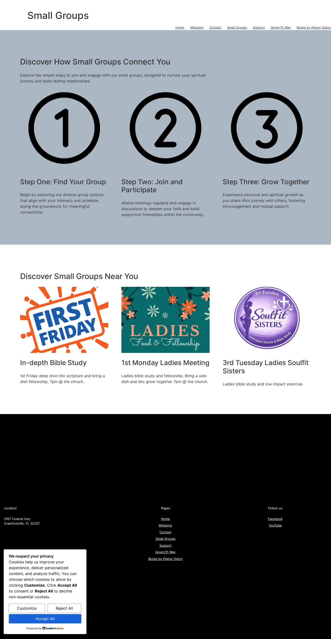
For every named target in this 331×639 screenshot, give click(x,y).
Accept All (45, 618)
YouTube (275, 525)
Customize (27, 608)
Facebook (275, 519)
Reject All (64, 608)
